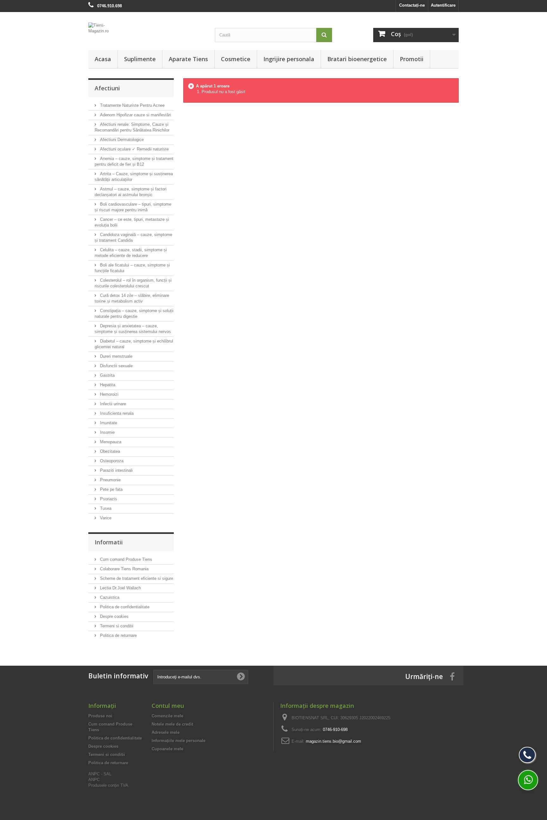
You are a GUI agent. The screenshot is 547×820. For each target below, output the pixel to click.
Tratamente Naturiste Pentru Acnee (132, 105)
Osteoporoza (111, 460)
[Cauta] (324, 35)
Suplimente (140, 59)
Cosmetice (235, 59)
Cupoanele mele (167, 748)
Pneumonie (110, 479)
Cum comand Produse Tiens (125, 559)
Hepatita (107, 384)
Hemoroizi (108, 394)
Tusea (105, 508)
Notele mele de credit (172, 724)
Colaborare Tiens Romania (123, 569)
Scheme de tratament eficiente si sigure (136, 578)
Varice (105, 518)
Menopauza (110, 441)
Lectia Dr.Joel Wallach (120, 588)
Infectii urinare (112, 403)
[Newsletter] (241, 677)
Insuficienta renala (116, 413)
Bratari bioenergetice (357, 59)
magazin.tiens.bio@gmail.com (333, 741)
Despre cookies (114, 616)
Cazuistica (109, 597)
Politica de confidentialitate (124, 607)
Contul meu (168, 705)
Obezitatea (109, 451)
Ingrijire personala (288, 59)
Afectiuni (107, 88)
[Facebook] (452, 676)
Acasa (103, 59)
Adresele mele (165, 732)
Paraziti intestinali (116, 470)
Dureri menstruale (115, 356)
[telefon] (527, 755)
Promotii (412, 59)
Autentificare (443, 5)
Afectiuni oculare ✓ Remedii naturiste (134, 149)
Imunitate (108, 422)
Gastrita (107, 375)
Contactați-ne (412, 5)
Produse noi (100, 716)
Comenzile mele (167, 716)
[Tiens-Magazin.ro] (146, 31)
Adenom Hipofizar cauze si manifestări (135, 114)
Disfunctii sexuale (116, 365)
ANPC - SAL (99, 774)
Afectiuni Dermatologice (121, 139)
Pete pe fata (111, 489)
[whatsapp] (528, 780)
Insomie (107, 432)
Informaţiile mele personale (178, 740)
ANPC (94, 779)
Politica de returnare (118, 635)
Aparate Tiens (188, 59)
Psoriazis (108, 498)
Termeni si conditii (116, 626)
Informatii (109, 542)
